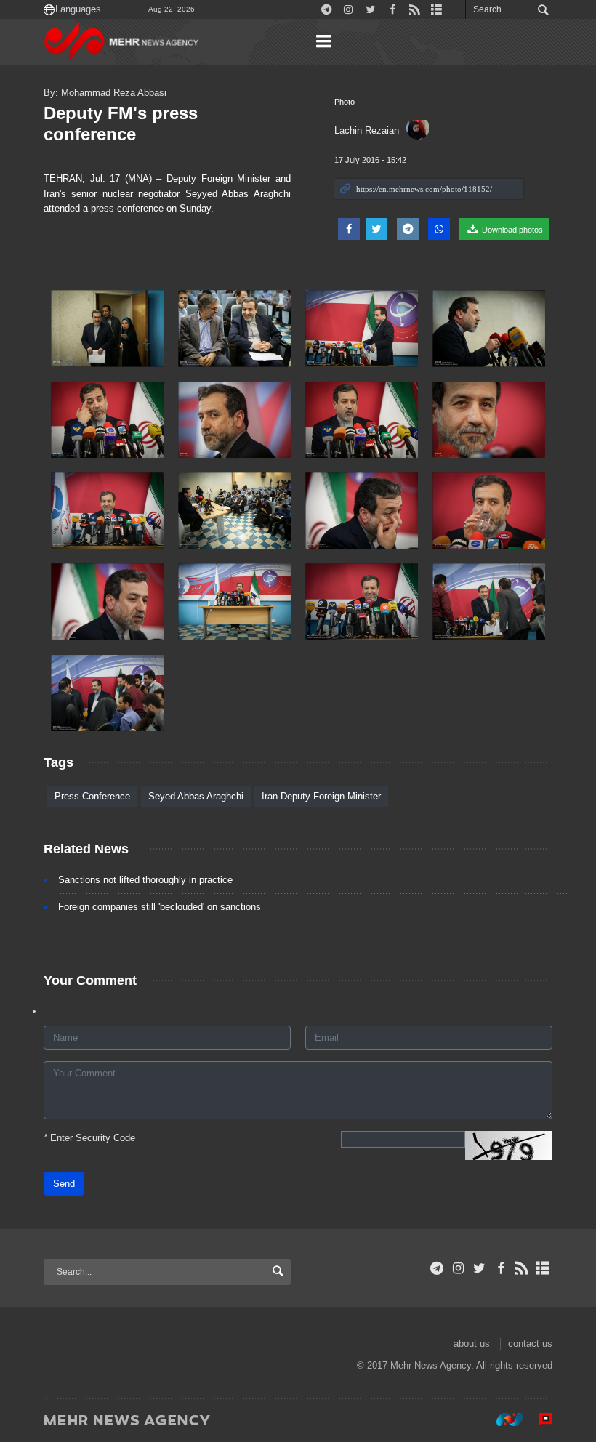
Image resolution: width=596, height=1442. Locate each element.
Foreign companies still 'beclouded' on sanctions (159, 906)
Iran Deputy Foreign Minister (321, 796)
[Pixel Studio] (538, 1419)
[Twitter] (479, 1268)
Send (64, 1183)
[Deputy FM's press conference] (107, 328)
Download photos (511, 229)
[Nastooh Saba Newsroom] (502, 1419)
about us (472, 1343)
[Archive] (543, 1268)
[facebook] (500, 1268)
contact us (530, 1343)
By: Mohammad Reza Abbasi (105, 92)
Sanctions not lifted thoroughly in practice (145, 879)
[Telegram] (437, 1268)
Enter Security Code (89, 1137)
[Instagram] (458, 1268)
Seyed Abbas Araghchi (195, 796)
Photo (344, 101)
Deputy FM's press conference (121, 123)
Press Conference (92, 796)
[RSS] (522, 1268)
